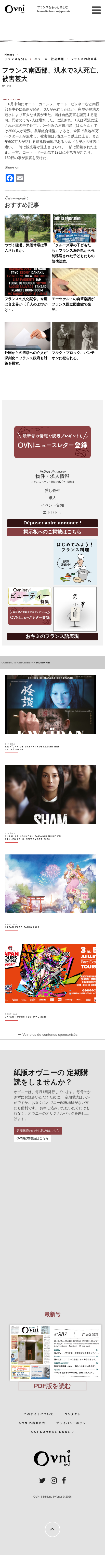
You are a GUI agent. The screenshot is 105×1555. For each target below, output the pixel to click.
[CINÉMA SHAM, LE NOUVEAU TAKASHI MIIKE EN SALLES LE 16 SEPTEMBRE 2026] (36, 846)
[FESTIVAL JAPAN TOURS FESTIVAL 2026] (26, 1026)
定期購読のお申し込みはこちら (38, 1131)
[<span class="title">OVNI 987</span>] (52, 1324)
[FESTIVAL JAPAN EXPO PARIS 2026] (22, 936)
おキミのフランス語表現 (52, 636)
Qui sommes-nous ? (52, 1432)
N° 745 (7, 85)
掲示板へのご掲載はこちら (52, 531)
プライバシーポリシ (71, 1423)
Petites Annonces (52, 476)
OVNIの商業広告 (32, 1423)
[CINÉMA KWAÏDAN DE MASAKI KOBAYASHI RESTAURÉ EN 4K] (36, 757)
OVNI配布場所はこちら (32, 1138)
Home (10, 54)
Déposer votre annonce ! (52, 522)
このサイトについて (39, 1414)
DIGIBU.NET (43, 662)
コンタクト (72, 1414)
